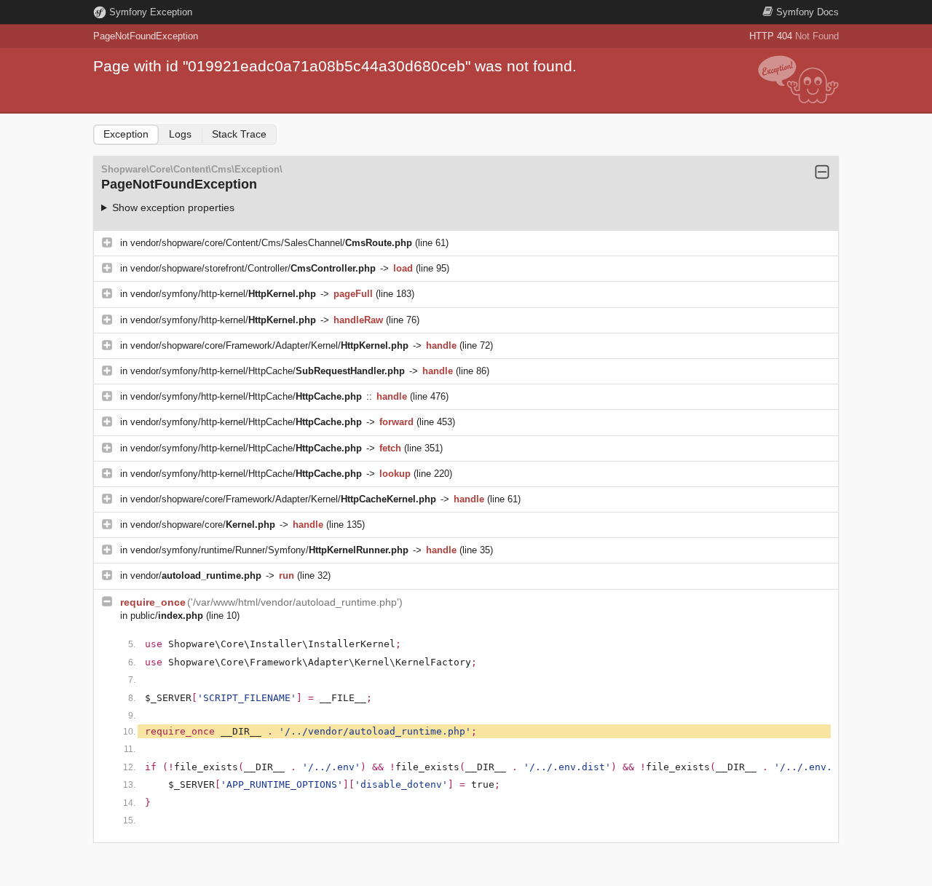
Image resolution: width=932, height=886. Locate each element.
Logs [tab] (180, 134)
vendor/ (195, 575)
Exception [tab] (126, 134)
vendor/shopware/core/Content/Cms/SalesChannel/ (271, 242)
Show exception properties (173, 207)
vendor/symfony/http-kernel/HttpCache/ (267, 370)
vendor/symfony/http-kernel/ (223, 293)
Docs (807, 12)
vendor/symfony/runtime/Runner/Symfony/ (269, 550)
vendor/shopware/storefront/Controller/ (253, 268)
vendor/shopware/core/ (202, 524)
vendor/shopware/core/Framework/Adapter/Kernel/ (269, 345)
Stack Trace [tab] (239, 134)
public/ (166, 615)
